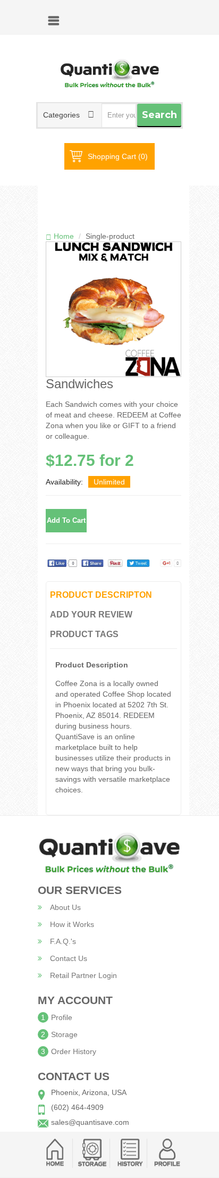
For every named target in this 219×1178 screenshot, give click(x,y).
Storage (64, 1034)
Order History (73, 1051)
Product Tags (84, 634)
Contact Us (68, 958)
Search (159, 115)
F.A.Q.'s (63, 941)
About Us (65, 907)
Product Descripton (101, 594)
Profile (61, 1017)
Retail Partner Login (83, 975)
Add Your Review (91, 614)
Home (64, 236)
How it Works (72, 924)
